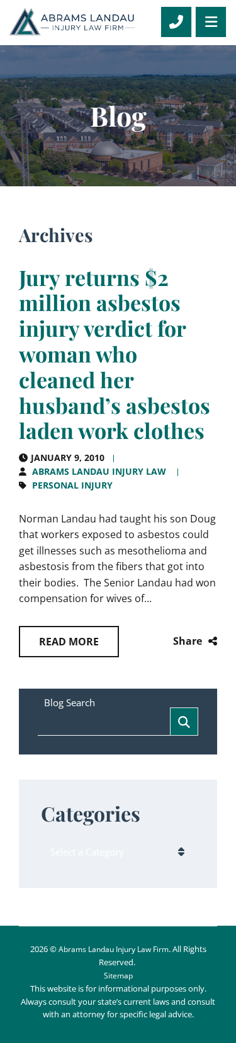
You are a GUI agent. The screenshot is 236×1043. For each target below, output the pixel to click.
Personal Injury (72, 485)
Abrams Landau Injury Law (99, 471)
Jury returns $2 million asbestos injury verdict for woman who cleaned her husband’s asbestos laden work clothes (114, 354)
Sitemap (118, 975)
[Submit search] (184, 721)
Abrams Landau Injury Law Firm (114, 949)
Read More (69, 642)
